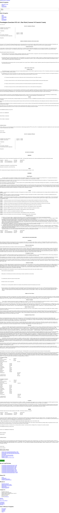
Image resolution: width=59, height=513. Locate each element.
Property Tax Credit (5, 456)
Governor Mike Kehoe (2, 498)
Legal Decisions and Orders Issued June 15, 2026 (9, 467)
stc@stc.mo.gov (6, 496)
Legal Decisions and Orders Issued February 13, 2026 (10, 472)
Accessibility (4, 509)
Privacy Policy (4, 508)
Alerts (3, 511)
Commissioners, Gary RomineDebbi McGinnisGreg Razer (2, 503)
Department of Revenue (5, 483)
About (3, 477)
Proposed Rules (2, 460)
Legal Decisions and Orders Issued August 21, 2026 (9, 465)
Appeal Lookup (4, 17)
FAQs (3, 18)
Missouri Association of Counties (6, 484)
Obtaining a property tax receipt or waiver (8, 457)
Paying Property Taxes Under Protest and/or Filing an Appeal (9, 459)
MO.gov (3, 5)
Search (2, 9)
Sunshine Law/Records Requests (6, 479)
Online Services (4, 6)
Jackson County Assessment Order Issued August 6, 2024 (10, 452)
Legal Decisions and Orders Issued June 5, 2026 (9, 468)
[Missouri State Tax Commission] (5, 0)
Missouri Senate (4, 486)
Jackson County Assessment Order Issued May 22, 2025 (10, 451)
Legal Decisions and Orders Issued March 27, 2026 (9, 470)
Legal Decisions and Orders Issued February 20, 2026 (10, 471)
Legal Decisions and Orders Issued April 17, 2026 (9, 469)
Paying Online (4, 454)
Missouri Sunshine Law (5, 487)
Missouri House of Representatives (7, 485)
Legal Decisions (4, 19)
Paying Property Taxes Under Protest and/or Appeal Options (10, 453)
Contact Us (3, 510)
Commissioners (4, 478)
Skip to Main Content (5, 4)
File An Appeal (4, 16)
